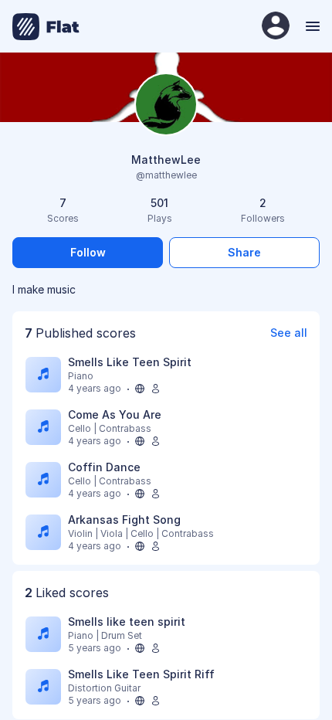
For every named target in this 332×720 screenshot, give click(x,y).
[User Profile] (276, 27)
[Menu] (311, 26)
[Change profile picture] (166, 105)
